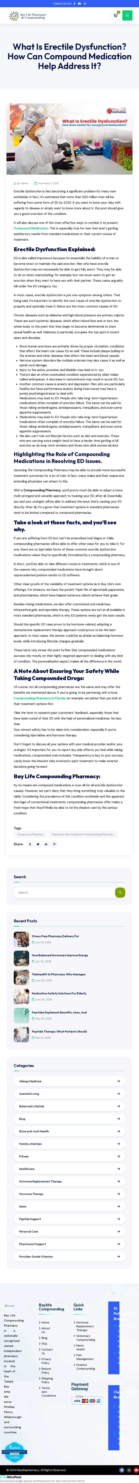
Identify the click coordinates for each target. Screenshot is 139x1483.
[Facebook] (122, 1470)
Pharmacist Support (32, 1244)
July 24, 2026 (43, 961)
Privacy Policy (46, 1361)
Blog (44, 1338)
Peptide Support (30, 1219)
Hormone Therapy (31, 1194)
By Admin (22, 183)
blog (22, 1119)
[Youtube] (136, 1470)
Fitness (24, 1156)
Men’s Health (80, 1347)
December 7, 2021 (48, 183)
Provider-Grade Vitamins (36, 1256)
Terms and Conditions (46, 1392)
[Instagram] (129, 1470)
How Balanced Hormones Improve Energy (60, 955)
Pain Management (80, 1357)
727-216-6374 (121, 1358)
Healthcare (26, 1169)
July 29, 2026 (43, 942)
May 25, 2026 (43, 1018)
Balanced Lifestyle (31, 1106)
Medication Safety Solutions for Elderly (59, 993)
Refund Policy (46, 1370)
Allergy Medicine (30, 1081)
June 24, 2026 (43, 999)
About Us (46, 1330)
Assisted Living (29, 1094)
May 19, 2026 (43, 1037)
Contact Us (46, 1351)
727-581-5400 (122, 1439)
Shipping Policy (46, 1380)
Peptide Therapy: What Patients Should (59, 1031)
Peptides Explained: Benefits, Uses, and (59, 1012)
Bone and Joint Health (34, 1131)
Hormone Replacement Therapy (40, 1181)
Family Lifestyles (30, 1144)
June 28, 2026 (43, 980)
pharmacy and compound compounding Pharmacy (83, 834)
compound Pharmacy (30, 834)
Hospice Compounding (80, 1366)
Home (45, 1322)
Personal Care (28, 1231)
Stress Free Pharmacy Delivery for (55, 936)
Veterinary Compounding (80, 1338)
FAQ (44, 1344)
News (22, 1206)
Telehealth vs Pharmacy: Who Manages (59, 974)
